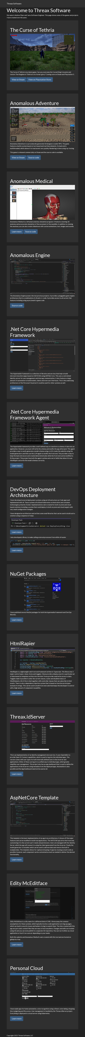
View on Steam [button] (18, 79)
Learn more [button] (16, 231)
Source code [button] (33, 157)
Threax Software (14, 3)
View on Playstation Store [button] (39, 79)
